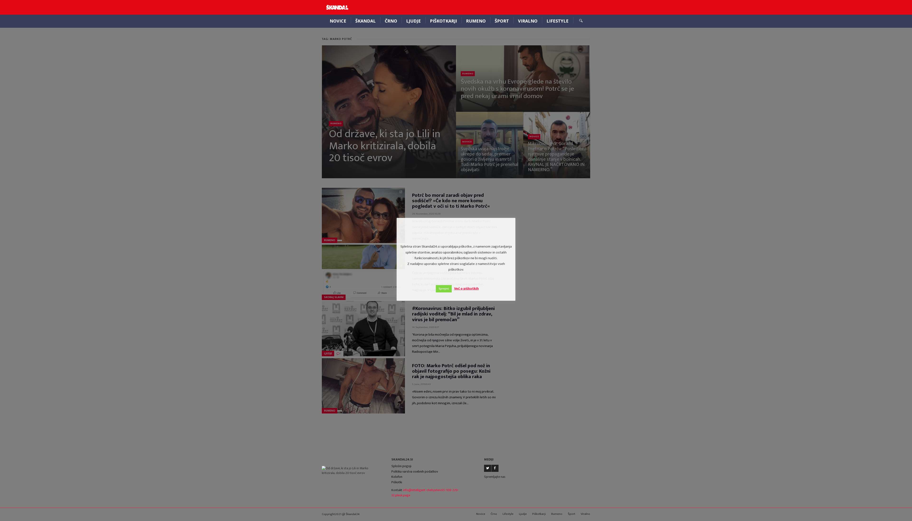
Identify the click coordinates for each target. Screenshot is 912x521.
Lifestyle (557, 21)
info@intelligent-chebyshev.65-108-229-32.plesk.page (425, 492)
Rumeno (476, 21)
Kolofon (396, 476)
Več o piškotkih (466, 288)
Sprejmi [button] (444, 288)
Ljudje (413, 21)
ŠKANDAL (365, 21)
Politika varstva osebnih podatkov (414, 471)
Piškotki (396, 482)
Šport (502, 21)
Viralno (527, 21)
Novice (338, 21)
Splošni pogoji (401, 466)
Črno (391, 21)
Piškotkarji (443, 21)
